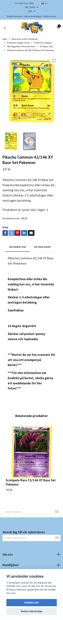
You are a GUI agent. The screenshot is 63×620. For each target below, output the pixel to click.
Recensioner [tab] (42, 247)
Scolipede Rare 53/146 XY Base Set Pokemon (31, 482)
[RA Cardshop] (32, 27)
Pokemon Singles (43, 42)
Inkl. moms (30, 7)
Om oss (8, 554)
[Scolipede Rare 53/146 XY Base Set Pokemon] (31, 452)
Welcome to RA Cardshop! (25, 39)
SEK (30, 11)
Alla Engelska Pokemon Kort (21, 46)
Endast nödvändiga (31, 611)
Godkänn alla (31, 602)
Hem (5, 39)
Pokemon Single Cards (18, 42)
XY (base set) (46, 46)
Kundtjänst (11, 565)
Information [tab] (17, 247)
